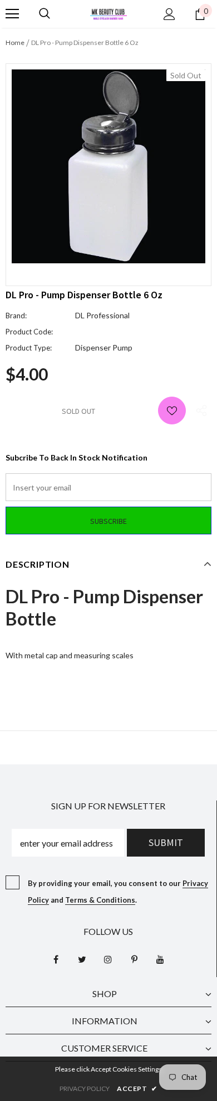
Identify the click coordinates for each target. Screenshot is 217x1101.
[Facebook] (56, 959)
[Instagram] (108, 959)
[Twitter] (82, 959)
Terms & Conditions (100, 899)
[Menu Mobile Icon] (12, 14)
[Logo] (108, 13)
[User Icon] (169, 14)
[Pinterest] (134, 959)
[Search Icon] (44, 13)
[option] (108, 166)
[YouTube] (160, 959)
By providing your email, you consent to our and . (118, 891)
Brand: (16, 315)
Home (15, 42)
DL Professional (102, 315)
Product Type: (29, 347)
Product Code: (29, 331)
